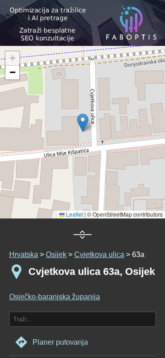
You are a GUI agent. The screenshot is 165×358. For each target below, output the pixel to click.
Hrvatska (23, 254)
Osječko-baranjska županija (54, 297)
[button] (12, 58)
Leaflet (74, 214)
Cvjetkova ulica (99, 254)
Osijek (56, 254)
